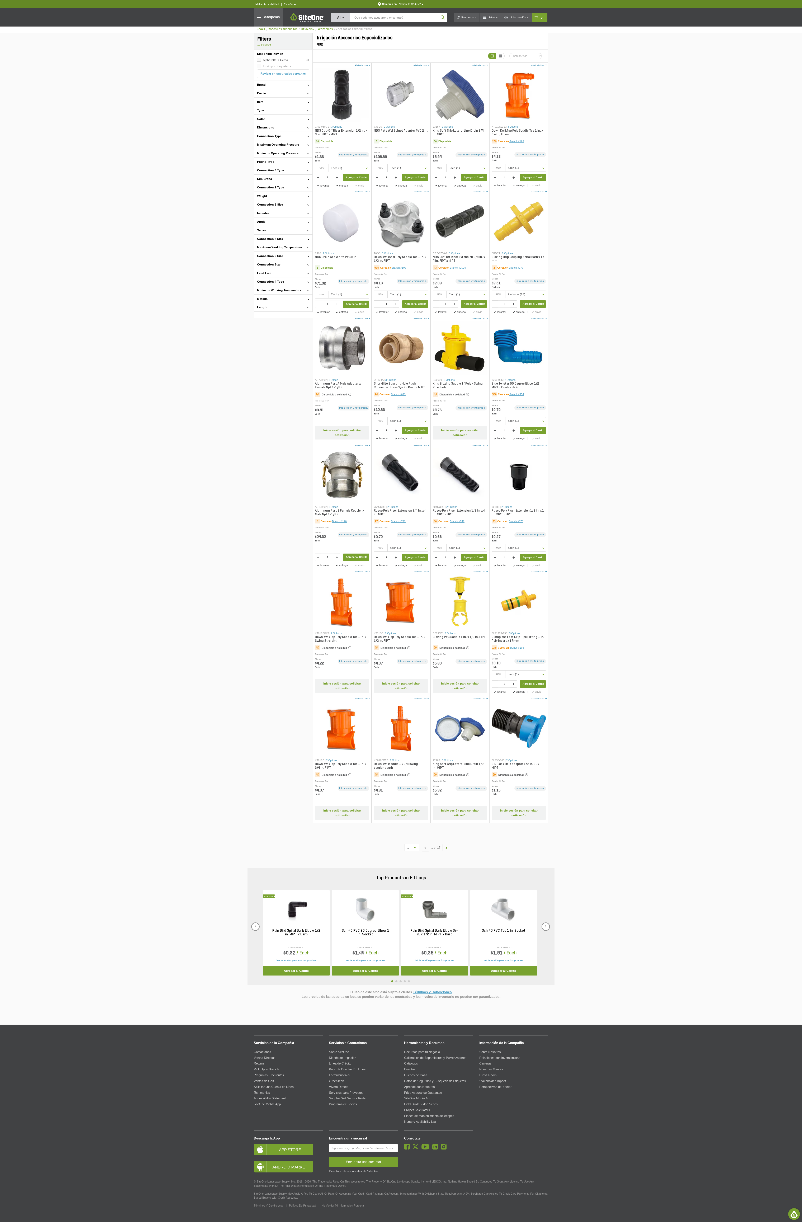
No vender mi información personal (343, 1205)
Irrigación (307, 29)
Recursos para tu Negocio (422, 1052)
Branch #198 (516, 141)
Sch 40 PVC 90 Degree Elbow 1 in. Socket (365, 932)
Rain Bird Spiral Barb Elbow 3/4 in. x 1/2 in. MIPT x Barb (434, 932)
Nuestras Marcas (491, 1069)
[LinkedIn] (436, 1148)
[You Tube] (426, 1148)
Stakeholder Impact (492, 1081)
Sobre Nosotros (490, 1052)
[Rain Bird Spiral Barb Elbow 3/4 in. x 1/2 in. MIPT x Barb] (434, 909)
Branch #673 (398, 394)
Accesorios (325, 29)
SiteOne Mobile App (267, 1104)
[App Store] (288, 1149)
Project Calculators (417, 1110)
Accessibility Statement (270, 1098)
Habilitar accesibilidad (266, 4)
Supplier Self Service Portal (347, 1098)
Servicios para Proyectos (346, 1092)
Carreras (485, 1063)
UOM (322, 168)
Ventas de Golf (264, 1081)
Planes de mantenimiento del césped (429, 1116)
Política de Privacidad (302, 1205)
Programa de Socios (343, 1104)
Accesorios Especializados (354, 29)
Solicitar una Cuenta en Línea (274, 1087)
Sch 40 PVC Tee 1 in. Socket (503, 931)
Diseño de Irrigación (342, 1057)
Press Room (488, 1075)
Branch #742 (398, 521)
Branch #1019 (458, 267)
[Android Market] (288, 1166)
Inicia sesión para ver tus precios (296, 960)
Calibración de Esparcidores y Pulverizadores (435, 1057)
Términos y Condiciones (432, 992)
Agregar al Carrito (356, 177)
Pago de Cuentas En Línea (347, 1069)
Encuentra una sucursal (348, 1138)
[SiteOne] (307, 21)
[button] (290, 4)
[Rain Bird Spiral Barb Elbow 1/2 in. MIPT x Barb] (296, 909)
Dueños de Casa (415, 1075)
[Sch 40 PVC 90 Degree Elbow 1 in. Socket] (365, 909)
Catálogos (411, 1063)
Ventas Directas (264, 1057)
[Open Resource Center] (794, 1214)
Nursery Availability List (420, 1121)
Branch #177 (516, 267)
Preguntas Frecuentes (269, 1075)
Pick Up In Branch (266, 1069)
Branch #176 (516, 521)
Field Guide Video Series (421, 1104)
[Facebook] (408, 1148)
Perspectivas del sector (495, 1087)
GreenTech (336, 1081)
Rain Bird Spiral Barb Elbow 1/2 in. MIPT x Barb (296, 932)
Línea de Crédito (340, 1063)
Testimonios (262, 1092)
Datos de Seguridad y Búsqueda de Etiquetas (435, 1081)
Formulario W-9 (339, 1075)
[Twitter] (416, 1148)
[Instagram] (445, 1148)
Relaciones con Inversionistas (499, 1057)
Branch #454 (516, 394)
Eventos (409, 1069)
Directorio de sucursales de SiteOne (353, 1171)
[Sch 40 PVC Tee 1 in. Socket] (503, 909)
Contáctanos (262, 1052)
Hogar (261, 29)
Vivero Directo (338, 1087)
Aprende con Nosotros (419, 1087)
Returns (259, 1063)
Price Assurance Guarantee (423, 1092)
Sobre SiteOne (339, 1052)
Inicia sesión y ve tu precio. (353, 155)
